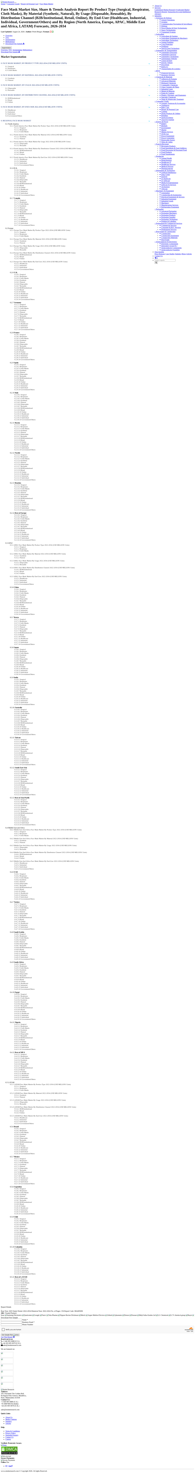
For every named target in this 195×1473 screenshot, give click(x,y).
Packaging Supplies (168, 217)
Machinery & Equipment (165, 191)
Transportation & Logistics (170, 69)
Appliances (165, 105)
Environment (166, 128)
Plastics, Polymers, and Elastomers (173, 95)
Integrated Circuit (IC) (169, 246)
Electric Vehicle (167, 63)
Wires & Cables (167, 142)
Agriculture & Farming (169, 36)
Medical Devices (167, 166)
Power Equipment (167, 136)
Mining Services (167, 132)
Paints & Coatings (167, 93)
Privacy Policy (10, 1433)
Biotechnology (166, 160)
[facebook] (11, 1466)
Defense (164, 26)
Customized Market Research (165, 10)
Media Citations (11, 1419)
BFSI (158, 71)
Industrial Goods (167, 201)
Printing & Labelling (168, 221)
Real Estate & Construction (165, 232)
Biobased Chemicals (168, 83)
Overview (9, 36)
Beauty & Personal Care (170, 109)
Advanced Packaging (168, 211)
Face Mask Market (46, 4)
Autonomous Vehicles (169, 59)
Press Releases (160, 254)
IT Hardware (166, 179)
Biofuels (164, 126)
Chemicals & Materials (164, 77)
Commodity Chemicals (169, 85)
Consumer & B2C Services (171, 227)
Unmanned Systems (168, 32)
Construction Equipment (170, 236)
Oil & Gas (165, 134)
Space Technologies (168, 30)
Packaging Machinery (169, 213)
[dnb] (4, 1445)
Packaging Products (168, 215)
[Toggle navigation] (15, 2)
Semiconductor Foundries (170, 250)
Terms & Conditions (12, 1431)
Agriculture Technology (169, 40)
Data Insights (159, 252)
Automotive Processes (169, 52)
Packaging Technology (169, 219)
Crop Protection (167, 44)
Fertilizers (164, 46)
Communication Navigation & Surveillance (176, 24)
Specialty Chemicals (168, 97)
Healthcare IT (166, 162)
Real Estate (165, 240)
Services (158, 8)
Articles (189, 254)
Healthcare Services (168, 164)
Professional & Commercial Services (169, 223)
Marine (163, 130)
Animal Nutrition (167, 42)
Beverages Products (168, 146)
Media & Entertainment (169, 183)
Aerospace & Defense (164, 18)
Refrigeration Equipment (170, 207)
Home (3, 4)
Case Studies (170, 254)
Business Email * (28, 1322)
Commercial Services (168, 225)
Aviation (164, 22)
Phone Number (27, 1324)
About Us (158, 6)
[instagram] (6, 1466)
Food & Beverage (162, 144)
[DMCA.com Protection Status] (9, 1454)
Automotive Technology (170, 57)
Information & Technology (165, 170)
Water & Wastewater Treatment (172, 99)
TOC (7, 38)
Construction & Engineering (171, 195)
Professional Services (168, 229)
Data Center (165, 175)
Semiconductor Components (171, 248)
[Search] (156, 262)
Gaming (164, 111)
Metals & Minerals (168, 91)
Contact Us (159, 256)
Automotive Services (168, 54)
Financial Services (167, 73)
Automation (165, 193)
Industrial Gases (167, 89)
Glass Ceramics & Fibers (170, 87)
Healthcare (160, 156)
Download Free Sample (14, 44)
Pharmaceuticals (167, 168)
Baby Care (165, 107)
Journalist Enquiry (11, 1435)
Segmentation (10, 40)
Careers (8, 1439)
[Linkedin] (10, 1466)
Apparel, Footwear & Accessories (173, 103)
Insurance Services (168, 75)
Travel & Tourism (167, 120)
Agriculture (160, 34)
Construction (166, 234)
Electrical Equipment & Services (173, 197)
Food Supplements (168, 154)
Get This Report (7, 1337)
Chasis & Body (166, 61)
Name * (25, 1320)
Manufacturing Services (169, 205)
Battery (164, 124)
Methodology (10, 42)
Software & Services (168, 185)
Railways (164, 67)
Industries (158, 16)
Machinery (165, 203)
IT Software (165, 181)
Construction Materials (169, 238)
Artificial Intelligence (168, 173)
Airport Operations (168, 20)
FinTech (164, 177)
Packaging (160, 209)
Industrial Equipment (168, 199)
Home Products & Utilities (170, 113)
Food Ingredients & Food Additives (174, 148)
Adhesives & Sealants (169, 79)
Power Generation (167, 138)
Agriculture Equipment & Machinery (174, 38)
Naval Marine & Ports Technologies (174, 28)
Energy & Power (162, 122)
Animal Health (166, 158)
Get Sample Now (7, 1335)
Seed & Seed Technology (170, 48)
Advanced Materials (168, 81)
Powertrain (165, 65)
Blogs (184, 254)
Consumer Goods (162, 101)
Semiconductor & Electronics (166, 242)
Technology (165, 187)
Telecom (164, 189)
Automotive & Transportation (166, 50)
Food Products (166, 152)
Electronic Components (169, 244)
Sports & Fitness (167, 118)
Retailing (164, 116)
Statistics (178, 254)
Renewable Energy (168, 140)
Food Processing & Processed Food (174, 150)
